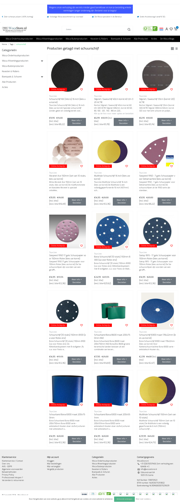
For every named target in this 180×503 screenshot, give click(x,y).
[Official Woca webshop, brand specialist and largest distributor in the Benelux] (14, 29)
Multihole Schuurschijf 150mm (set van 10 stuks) (157, 416)
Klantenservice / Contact (12, 461)
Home (4, 44)
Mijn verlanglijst (53, 466)
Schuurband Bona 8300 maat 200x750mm (67, 416)
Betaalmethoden (9, 472)
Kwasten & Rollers (99, 38)
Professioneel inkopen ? (12, 477)
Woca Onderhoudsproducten (19, 38)
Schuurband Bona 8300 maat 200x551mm (112, 416)
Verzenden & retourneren (13, 480)
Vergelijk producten (55, 469)
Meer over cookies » (143, 499)
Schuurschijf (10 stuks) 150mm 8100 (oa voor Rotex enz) (67, 336)
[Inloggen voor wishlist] (81, 89)
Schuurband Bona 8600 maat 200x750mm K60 (112, 336)
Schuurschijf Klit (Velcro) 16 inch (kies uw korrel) (67, 101)
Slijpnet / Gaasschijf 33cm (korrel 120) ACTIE (157, 101)
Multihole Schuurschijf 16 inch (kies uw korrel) (112, 177)
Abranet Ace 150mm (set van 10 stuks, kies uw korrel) (67, 177)
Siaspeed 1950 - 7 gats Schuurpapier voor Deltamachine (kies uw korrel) (157, 177)
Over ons (6, 463)
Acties (154, 38)
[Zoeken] (129, 29)
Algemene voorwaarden (12, 469)
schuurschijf (21, 44)
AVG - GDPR (7, 466)
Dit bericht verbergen (124, 499)
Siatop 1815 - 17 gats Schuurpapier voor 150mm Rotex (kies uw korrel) (157, 257)
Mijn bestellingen (54, 463)
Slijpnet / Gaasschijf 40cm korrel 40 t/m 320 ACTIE (113, 101)
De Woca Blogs (167, 38)
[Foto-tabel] (172, 48)
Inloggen (50, 461)
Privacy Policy (8, 475)
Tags (11, 44)
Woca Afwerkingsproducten (49, 38)
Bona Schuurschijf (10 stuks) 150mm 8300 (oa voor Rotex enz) (112, 258)
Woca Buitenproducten (76, 38)
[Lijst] (176, 48)
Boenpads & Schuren (121, 38)
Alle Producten (141, 38)
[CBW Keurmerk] (104, 494)
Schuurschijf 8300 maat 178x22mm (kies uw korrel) (157, 336)
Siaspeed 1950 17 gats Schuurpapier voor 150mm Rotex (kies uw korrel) (67, 257)
